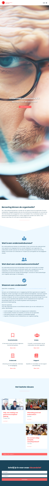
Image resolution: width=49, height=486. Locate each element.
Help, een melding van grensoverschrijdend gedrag (10, 414)
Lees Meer (5, 421)
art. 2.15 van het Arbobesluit (32, 288)
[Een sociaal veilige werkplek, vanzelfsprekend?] (36, 429)
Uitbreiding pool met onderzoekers (34, 413)
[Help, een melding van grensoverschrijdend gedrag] (12, 404)
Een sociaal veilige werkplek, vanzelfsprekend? (33, 440)
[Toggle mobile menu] (46, 2)
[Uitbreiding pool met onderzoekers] (36, 404)
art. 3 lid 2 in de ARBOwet (20, 288)
